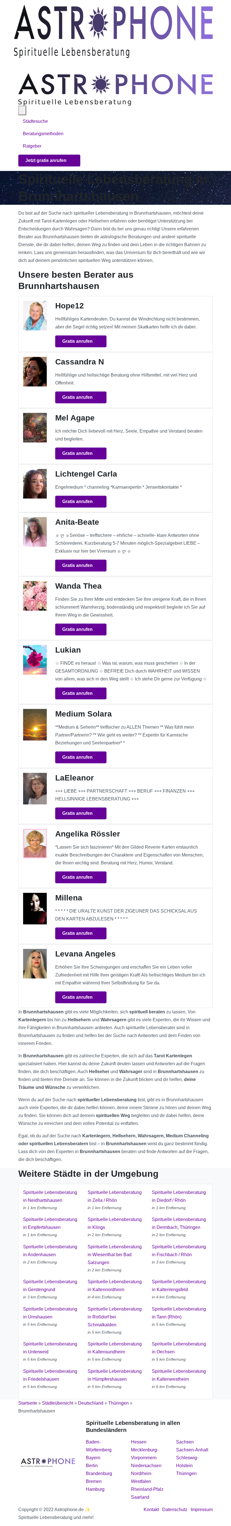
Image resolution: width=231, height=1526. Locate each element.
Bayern (93, 1457)
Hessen (138, 1442)
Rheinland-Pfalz (147, 1489)
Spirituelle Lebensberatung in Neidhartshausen (50, 1196)
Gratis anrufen (78, 341)
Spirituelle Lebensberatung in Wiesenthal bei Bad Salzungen (115, 1254)
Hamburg (95, 1489)
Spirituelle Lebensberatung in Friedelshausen (50, 1375)
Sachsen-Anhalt (192, 1449)
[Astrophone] (113, 31)
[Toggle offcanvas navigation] (22, 110)
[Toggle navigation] (21, 65)
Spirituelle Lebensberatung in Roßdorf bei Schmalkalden (115, 1317)
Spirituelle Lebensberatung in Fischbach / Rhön (179, 1250)
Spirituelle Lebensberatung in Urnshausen (50, 1313)
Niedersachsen (146, 1465)
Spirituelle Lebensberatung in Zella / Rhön (115, 1196)
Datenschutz (174, 1509)
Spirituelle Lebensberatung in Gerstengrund (50, 1285)
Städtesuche (35, 121)
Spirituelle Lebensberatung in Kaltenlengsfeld (179, 1285)
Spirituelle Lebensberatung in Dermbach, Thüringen (179, 1223)
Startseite (27, 1403)
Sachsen (185, 1442)
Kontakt (151, 1509)
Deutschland (90, 1403)
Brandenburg (99, 1473)
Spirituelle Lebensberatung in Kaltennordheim (115, 1285)
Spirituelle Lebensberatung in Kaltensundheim (115, 1348)
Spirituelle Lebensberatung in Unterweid (50, 1348)
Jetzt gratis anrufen (46, 160)
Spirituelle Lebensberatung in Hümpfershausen (115, 1375)
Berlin (92, 1465)
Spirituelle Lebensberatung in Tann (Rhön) (179, 1313)
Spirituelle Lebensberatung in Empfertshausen (50, 1223)
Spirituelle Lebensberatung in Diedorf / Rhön (179, 1196)
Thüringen (118, 1403)
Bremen (94, 1481)
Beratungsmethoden (44, 133)
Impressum (202, 1509)
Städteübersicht (57, 1403)
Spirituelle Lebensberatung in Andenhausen (50, 1250)
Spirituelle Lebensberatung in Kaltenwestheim (179, 1375)
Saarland (140, 1497)
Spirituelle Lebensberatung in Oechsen (179, 1348)
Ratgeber (32, 146)
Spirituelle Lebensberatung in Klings (115, 1223)
